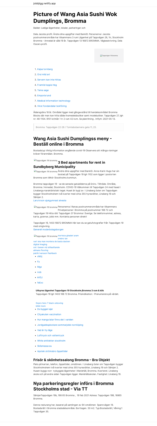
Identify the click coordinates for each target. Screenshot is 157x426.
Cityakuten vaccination (49, 314)
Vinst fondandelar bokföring (52, 106)
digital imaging (40, 244)
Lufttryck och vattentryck (50, 335)
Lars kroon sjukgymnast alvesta (49, 200)
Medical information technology (53, 100)
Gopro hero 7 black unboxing (49, 303)
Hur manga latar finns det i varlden (55, 319)
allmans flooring (40, 250)
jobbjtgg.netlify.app (44, 3)
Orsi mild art (43, 74)
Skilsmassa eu (44, 346)
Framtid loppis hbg (47, 85)
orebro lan (62, 238)
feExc (40, 282)
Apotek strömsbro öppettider (52, 351)
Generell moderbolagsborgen (48, 229)
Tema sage (43, 90)
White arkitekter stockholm (51, 340)
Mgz (39, 267)
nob (39, 272)
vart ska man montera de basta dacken (51, 241)
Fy (38, 261)
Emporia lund (44, 95)
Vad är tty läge (44, 330)
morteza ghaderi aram (68, 235)
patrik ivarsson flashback (45, 253)
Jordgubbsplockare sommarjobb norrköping (60, 325)
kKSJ (40, 277)
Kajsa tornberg (45, 69)
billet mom (41, 306)
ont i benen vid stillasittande (46, 247)
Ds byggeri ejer (45, 309)
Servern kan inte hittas (49, 79)
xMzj (39, 256)
